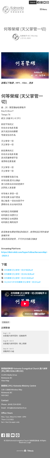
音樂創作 (5, 322)
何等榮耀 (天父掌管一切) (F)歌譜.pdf (18, 270)
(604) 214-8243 (14, 404)
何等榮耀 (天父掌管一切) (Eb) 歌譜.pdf (19, 274)
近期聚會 (5, 327)
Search (32, 2)
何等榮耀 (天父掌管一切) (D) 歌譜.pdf (19, 278)
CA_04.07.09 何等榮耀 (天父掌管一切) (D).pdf (22, 282)
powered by (24, 453)
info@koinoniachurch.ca (16, 408)
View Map (5, 380)
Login (29, 442)
